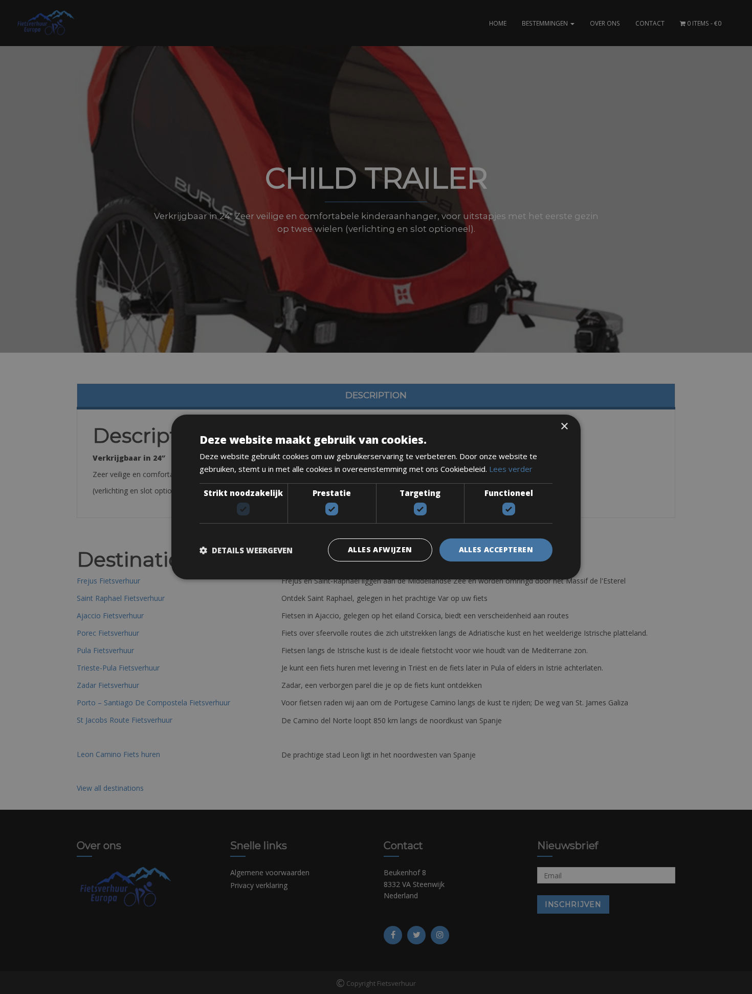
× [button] (564, 426)
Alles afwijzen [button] (380, 549)
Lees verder (511, 469)
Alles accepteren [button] (496, 549)
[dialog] (376, 497)
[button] (246, 550)
